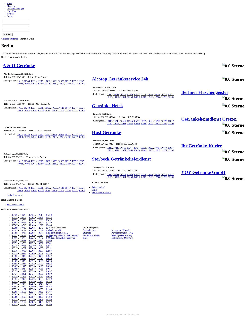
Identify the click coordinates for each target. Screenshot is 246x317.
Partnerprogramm (119, 233)
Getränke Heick (107, 105)
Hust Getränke (106, 132)
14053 (49, 266)
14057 (49, 271)
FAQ (131, 233)
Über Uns (11, 11)
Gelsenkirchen (89, 230)
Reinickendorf (98, 187)
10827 (81, 81)
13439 (49, 222)
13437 (49, 220)
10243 (27, 81)
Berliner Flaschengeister (204, 92)
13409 (49, 215)
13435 (49, 217)
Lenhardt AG (55, 230)
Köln (85, 238)
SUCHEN (7, 35)
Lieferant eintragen (15, 8)
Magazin (11, 6)
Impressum (116, 230)
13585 (49, 246)
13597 (49, 251)
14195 (49, 299)
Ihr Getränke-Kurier (201, 145)
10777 (75, 81)
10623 (61, 81)
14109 (49, 279)
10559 (54, 81)
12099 (47, 83)
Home (9, 3)
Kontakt (10, 14)
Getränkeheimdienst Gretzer (209, 119)
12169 (54, 83)
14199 (49, 304)
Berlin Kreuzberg (14, 195)
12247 (68, 83)
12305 (82, 83)
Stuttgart (87, 233)
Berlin (94, 190)
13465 (49, 225)
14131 (49, 284)
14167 (49, 292)
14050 (49, 261)
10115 (20, 81)
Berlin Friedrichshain (101, 192)
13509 (49, 240)
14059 (49, 274)
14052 (49, 263)
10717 (68, 81)
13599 (49, 253)
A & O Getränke (19, 65)
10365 (40, 81)
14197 (49, 302)
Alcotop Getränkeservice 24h (120, 78)
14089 (49, 276)
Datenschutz (117, 238)
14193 (49, 297)
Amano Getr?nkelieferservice (62, 238)
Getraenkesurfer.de (9, 39)
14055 (49, 269)
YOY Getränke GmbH (203, 172)
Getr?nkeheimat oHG (58, 233)
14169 (49, 294)
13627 (49, 256)
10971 (27, 83)
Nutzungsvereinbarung (121, 235)
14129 (49, 281)
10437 (47, 81)
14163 (49, 286)
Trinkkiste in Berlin (15, 204)
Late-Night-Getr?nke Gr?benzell (63, 235)
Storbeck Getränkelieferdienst (121, 158)
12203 (61, 83)
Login (9, 16)
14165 (49, 289)
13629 (49, 258)
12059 (41, 83)
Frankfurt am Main (91, 235)
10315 (34, 81)
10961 (20, 83)
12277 (75, 83)
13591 (49, 248)
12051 (34, 83)
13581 (49, 243)
